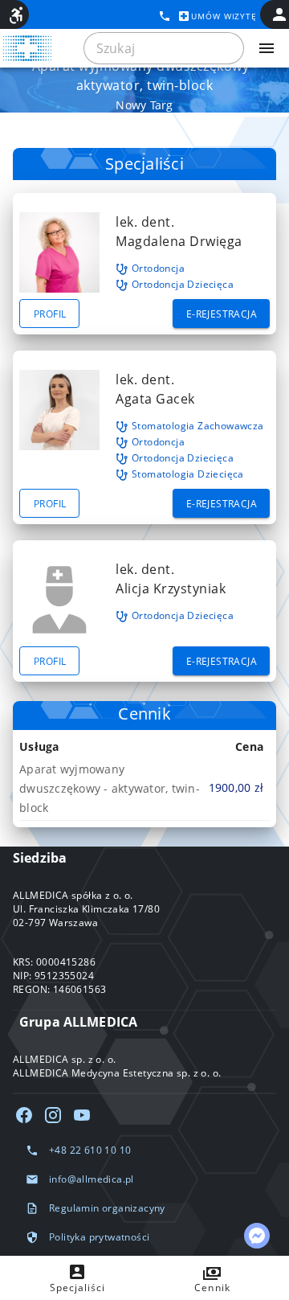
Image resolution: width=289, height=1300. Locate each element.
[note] (144, 788)
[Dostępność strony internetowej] (16, 15)
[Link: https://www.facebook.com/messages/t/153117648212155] (257, 1236)
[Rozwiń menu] (266, 48)
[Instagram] (53, 1115)
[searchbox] (163, 48)
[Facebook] (24, 1115)
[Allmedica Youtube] (81, 1115)
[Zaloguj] (279, 14)
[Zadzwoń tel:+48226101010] (164, 16)
